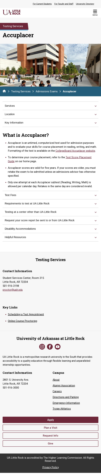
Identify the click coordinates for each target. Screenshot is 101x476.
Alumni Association (64, 385)
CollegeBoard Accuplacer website (75, 150)
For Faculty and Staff (63, 4)
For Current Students (42, 4)
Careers (57, 391)
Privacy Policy (50, 467)
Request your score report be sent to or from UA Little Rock (39, 220)
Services (10, 105)
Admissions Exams (47, 91)
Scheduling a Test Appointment (26, 314)
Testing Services (21, 91)
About (56, 379)
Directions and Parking (66, 397)
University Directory (85, 4)
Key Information (14, 122)
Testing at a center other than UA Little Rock (30, 211)
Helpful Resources (15, 237)
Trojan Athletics (62, 408)
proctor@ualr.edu (13, 289)
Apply (50, 419)
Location (10, 114)
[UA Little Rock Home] (4, 91)
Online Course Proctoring (22, 321)
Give (50, 443)
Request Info (50, 435)
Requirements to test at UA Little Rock (27, 203)
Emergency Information (66, 402)
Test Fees (10, 195)
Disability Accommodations (20, 228)
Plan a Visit (50, 427)
